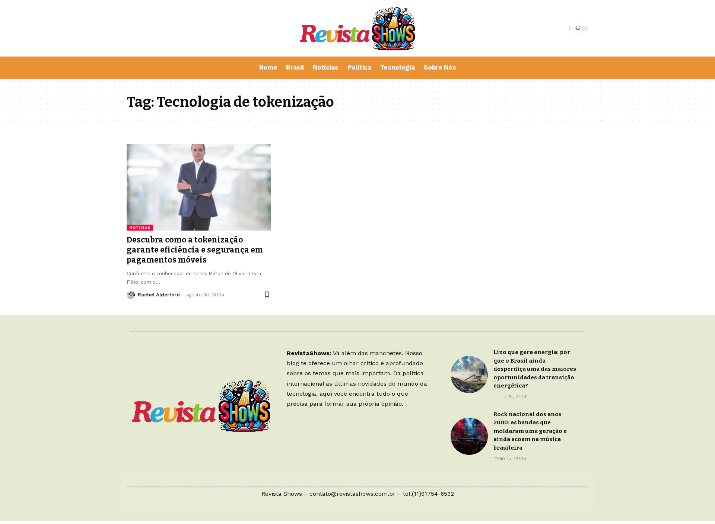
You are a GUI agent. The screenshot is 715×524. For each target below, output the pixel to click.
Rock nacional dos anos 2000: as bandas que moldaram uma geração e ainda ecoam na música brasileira (530, 431)
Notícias (139, 227)
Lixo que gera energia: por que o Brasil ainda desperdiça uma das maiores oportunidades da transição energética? (534, 369)
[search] (562, 28)
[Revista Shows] (358, 28)
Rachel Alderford (159, 295)
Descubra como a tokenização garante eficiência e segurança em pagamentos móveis (195, 250)
